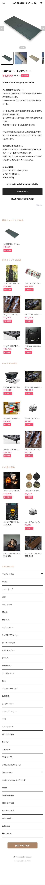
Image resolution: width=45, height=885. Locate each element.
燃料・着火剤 (7, 604)
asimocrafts (7, 818)
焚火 (4, 681)
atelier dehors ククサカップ (14, 780)
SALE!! (5, 582)
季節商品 (5, 696)
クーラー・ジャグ (8, 643)
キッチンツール (8, 727)
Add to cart (22, 191)
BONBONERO (8, 795)
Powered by (19, 861)
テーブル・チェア (8, 673)
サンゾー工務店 (8, 811)
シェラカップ (7, 666)
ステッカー (6, 749)
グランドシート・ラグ (10, 688)
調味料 (5, 612)
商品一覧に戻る (22, 845)
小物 (4, 719)
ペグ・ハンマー (8, 627)
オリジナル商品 (8, 574)
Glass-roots (7, 772)
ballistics (6, 826)
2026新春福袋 (8, 803)
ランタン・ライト (8, 704)
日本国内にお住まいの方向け (22, 199)
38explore (7, 833)
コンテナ (5, 742)
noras (4, 788)
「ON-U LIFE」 (7, 757)
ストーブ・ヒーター (9, 711)
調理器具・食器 (8, 734)
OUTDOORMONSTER (11, 765)
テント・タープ (7, 589)
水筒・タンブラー (8, 650)
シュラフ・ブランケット (10, 635)
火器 (4, 597)
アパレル (5, 658)
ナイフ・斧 (6, 620)
